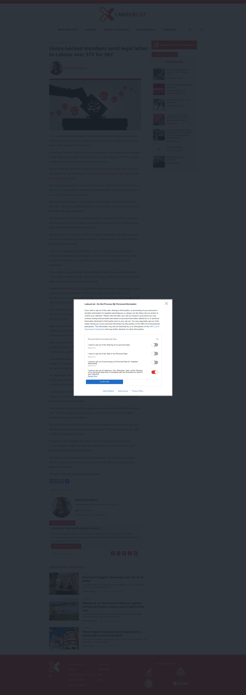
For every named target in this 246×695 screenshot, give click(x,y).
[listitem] (123, 339)
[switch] (154, 344)
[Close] (167, 304)
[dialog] (123, 347)
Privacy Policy (137, 391)
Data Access (123, 391)
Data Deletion (108, 391)
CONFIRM (104, 382)
